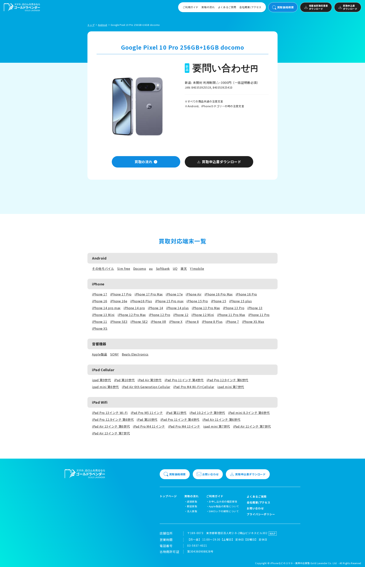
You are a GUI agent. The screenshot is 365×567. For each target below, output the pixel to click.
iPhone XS (99, 328)
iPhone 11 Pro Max (231, 314)
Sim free (123, 268)
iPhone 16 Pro (246, 294)
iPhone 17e (174, 294)
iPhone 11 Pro (259, 314)
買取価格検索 (285, 7)
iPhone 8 (192, 321)
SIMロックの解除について (224, 511)
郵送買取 (192, 506)
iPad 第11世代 (176, 412)
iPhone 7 (232, 321)
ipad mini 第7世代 (230, 386)
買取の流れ (208, 7)
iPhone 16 (99, 301)
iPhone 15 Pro (197, 301)
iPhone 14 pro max (106, 308)
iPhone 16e (118, 301)
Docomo (139, 268)
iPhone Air (193, 294)
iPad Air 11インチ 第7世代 (252, 426)
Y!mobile (197, 268)
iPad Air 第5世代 (149, 380)
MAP (273, 533)
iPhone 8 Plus (212, 321)
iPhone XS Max (253, 321)
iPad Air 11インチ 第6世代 (221, 419)
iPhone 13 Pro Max (206, 308)
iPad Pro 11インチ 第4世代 (184, 380)
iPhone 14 (155, 308)
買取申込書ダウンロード (350, 7)
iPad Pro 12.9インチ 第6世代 (227, 380)
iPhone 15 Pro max (169, 301)
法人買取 (192, 511)
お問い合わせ (210, 474)
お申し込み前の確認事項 (223, 501)
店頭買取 (192, 501)
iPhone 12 (180, 314)
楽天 (184, 268)
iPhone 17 (99, 294)
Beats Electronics (135, 354)
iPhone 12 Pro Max (132, 314)
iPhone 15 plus (240, 301)
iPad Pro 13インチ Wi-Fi (110, 412)
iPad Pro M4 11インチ (149, 426)
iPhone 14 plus (177, 308)
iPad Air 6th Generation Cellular (146, 386)
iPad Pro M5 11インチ (147, 412)
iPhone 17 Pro (121, 294)
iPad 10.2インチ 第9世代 (207, 412)
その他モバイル (103, 268)
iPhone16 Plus (141, 301)
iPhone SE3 (118, 321)
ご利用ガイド (190, 7)
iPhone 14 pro (134, 308)
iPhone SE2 (139, 321)
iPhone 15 (218, 301)
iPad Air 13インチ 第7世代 (111, 433)
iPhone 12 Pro (159, 314)
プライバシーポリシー (261, 514)
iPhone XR (158, 321)
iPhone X (175, 321)
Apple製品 (99, 354)
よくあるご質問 (227, 7)
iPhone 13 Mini (103, 314)
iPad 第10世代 (124, 380)
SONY (114, 354)
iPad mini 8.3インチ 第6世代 (249, 412)
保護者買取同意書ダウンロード (318, 7)
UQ (175, 268)
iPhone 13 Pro (233, 308)
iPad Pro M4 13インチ (184, 426)
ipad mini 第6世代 (105, 386)
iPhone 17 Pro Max (149, 294)
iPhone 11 (99, 321)
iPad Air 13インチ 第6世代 (111, 426)
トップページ (168, 496)
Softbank (163, 268)
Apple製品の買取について (224, 506)
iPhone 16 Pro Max (219, 294)
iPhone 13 (255, 308)
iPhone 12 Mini (202, 314)
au (151, 268)
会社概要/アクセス (250, 7)
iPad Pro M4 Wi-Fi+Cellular (193, 386)
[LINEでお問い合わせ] (357, 559)
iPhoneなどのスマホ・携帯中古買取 (290, 563)
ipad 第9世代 (101, 380)
